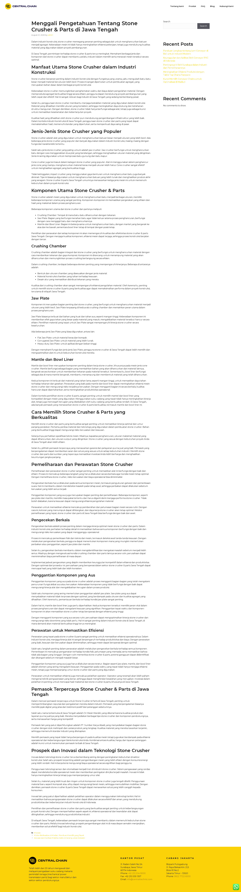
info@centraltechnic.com (139, 879)
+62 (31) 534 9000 (137, 873)
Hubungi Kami (226, 6)
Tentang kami (177, 6)
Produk (192, 6)
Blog (212, 6)
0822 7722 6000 (182, 876)
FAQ (203, 6)
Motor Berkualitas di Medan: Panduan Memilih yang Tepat (59, 835)
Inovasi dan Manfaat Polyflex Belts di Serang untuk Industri (59, 838)
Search (166, 21)
